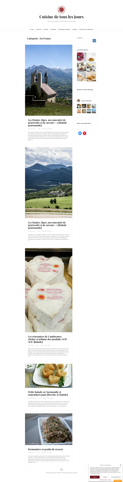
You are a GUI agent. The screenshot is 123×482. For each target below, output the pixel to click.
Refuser (105, 477)
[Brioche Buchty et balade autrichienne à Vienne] (81, 76)
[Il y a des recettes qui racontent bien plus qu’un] (89, 106)
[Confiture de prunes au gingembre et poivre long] (81, 67)
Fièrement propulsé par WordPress (54, 472)
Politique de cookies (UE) (86, 29)
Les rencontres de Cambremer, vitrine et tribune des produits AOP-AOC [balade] (48, 339)
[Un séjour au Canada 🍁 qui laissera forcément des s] (84, 106)
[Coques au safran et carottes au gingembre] (91, 57)
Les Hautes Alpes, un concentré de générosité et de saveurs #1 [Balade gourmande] (47, 225)
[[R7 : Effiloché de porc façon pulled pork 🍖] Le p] (79, 111)
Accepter (95, 477)
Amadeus (68, 472)
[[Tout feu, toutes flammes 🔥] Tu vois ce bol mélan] (94, 106)
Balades (46, 29)
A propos (109, 479)
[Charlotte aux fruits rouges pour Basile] (81, 57)
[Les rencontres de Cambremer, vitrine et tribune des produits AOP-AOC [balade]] (48, 286)
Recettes (38, 29)
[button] (120, 465)
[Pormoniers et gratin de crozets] (48, 429)
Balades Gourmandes (47, 128)
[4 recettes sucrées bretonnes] (91, 67)
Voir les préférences (115, 477)
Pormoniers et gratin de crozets (45, 449)
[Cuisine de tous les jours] (61, 10)
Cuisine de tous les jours (61, 16)
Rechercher (80, 37)
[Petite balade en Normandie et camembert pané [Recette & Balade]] (48, 377)
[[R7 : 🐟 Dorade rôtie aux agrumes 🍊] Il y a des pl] (84, 111)
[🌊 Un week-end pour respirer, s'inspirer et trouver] (89, 111)
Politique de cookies (103, 479)
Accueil (32, 29)
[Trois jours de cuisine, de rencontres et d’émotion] (79, 106)
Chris (39, 128)
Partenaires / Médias (64, 29)
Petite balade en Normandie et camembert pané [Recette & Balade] (48, 393)
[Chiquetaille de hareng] (91, 76)
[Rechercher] (94, 40)
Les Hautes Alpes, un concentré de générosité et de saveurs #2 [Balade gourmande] (47, 122)
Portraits (53, 29)
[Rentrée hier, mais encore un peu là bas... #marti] (94, 111)
